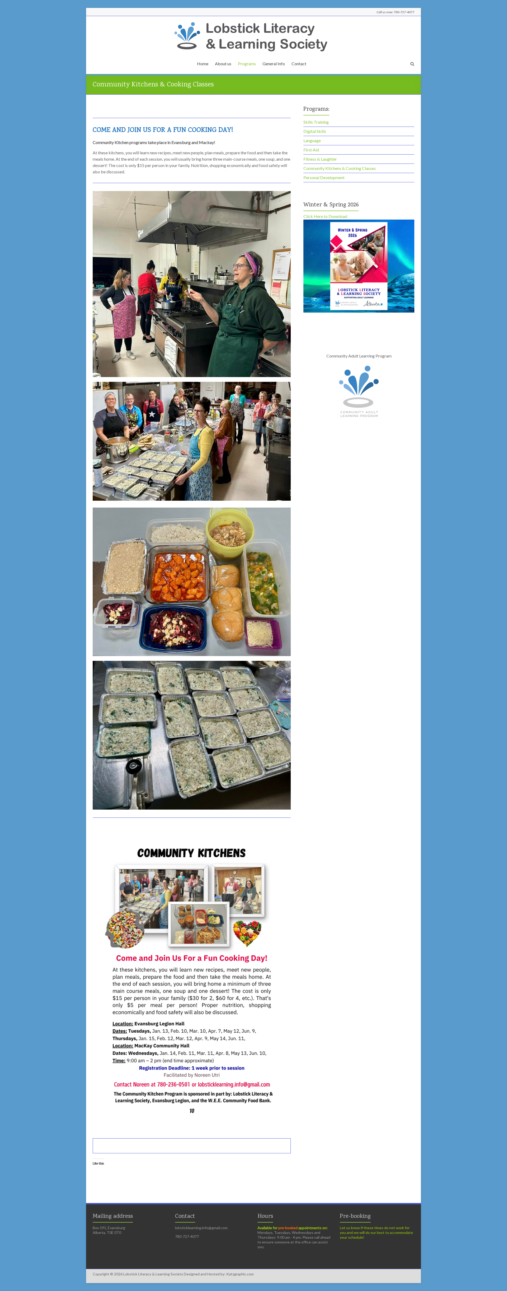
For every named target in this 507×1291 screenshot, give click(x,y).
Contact (299, 63)
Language (312, 140)
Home (202, 63)
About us (223, 63)
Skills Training (316, 121)
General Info (273, 63)
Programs (247, 63)
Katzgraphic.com (240, 1274)
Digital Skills (314, 131)
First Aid (311, 149)
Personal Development (324, 177)
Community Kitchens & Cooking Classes (339, 168)
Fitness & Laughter (320, 158)
